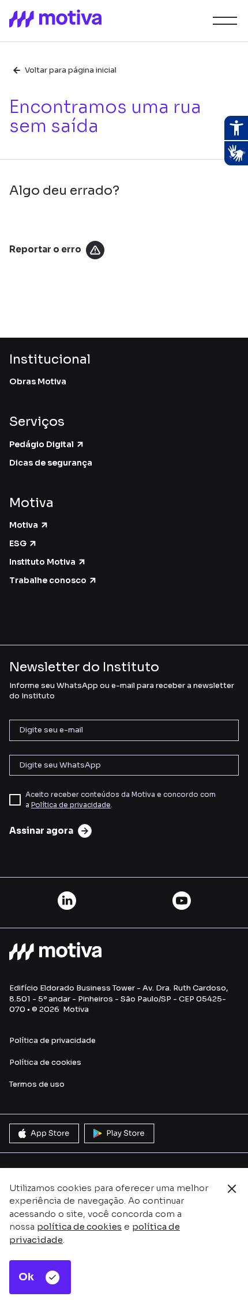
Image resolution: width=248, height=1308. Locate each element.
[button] (222, 21)
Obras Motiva (37, 381)
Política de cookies (45, 1062)
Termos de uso (37, 1084)
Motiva (23, 525)
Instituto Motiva (42, 561)
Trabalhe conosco (48, 580)
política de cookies (79, 1226)
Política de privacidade (71, 804)
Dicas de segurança (50, 462)
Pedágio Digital (41, 444)
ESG (18, 543)
